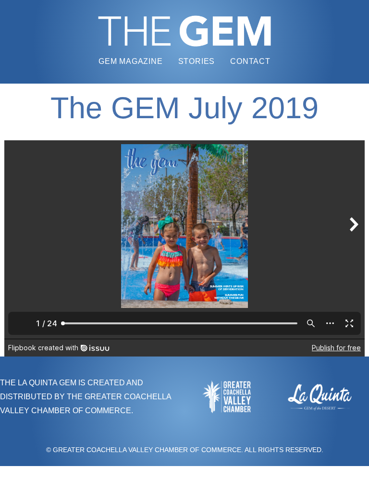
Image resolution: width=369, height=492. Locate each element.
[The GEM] (184, 31)
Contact (250, 61)
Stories (196, 61)
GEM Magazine (130, 61)
